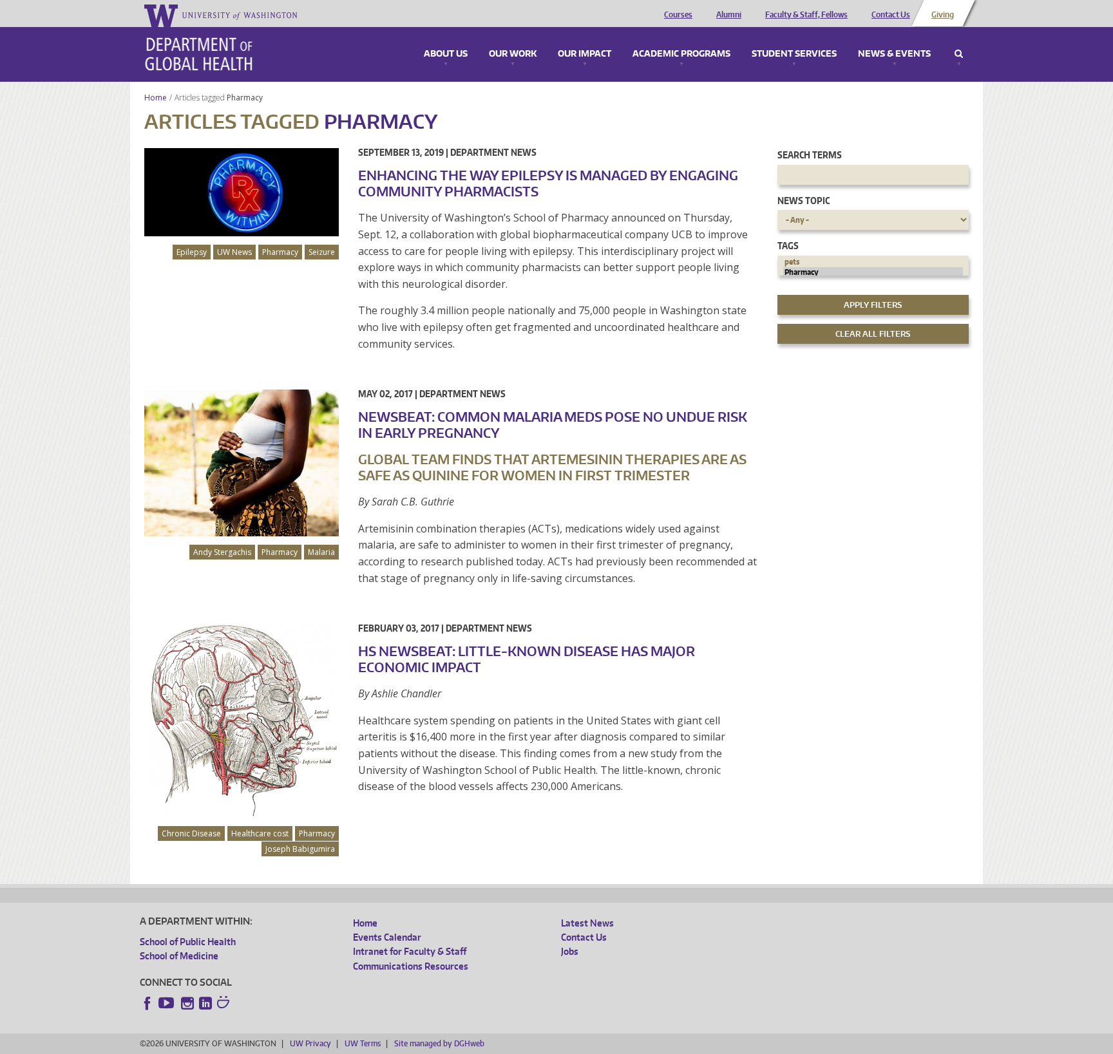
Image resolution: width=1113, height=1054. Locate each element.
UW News (234, 252)
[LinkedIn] (205, 1003)
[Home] (198, 54)
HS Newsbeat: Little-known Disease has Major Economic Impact (526, 659)
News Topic (803, 200)
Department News (493, 152)
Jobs (569, 951)
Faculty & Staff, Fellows (806, 15)
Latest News (587, 923)
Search (959, 54)
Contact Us (890, 15)
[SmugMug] (225, 1004)
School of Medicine (179, 955)
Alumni (728, 15)
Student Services (794, 54)
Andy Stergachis (222, 552)
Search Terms (809, 154)
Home (155, 97)
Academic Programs (681, 54)
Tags (788, 245)
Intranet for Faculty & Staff (409, 951)
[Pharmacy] (873, 272)
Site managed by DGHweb (439, 1043)
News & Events (894, 54)
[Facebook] (147, 1003)
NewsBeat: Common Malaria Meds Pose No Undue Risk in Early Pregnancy (552, 424)
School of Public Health (188, 941)
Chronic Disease (191, 833)
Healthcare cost (260, 833)
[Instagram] (187, 1003)
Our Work (513, 54)
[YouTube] (167, 1003)
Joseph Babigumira (300, 848)
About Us (446, 54)
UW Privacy (310, 1043)
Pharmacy (246, 97)
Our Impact (584, 54)
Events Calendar (387, 937)
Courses (678, 15)
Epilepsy (191, 252)
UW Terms (363, 1043)
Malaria (321, 552)
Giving (942, 15)
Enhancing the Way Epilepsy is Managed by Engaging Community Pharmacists (548, 183)
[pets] (873, 262)
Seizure (322, 252)
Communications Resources (410, 966)
